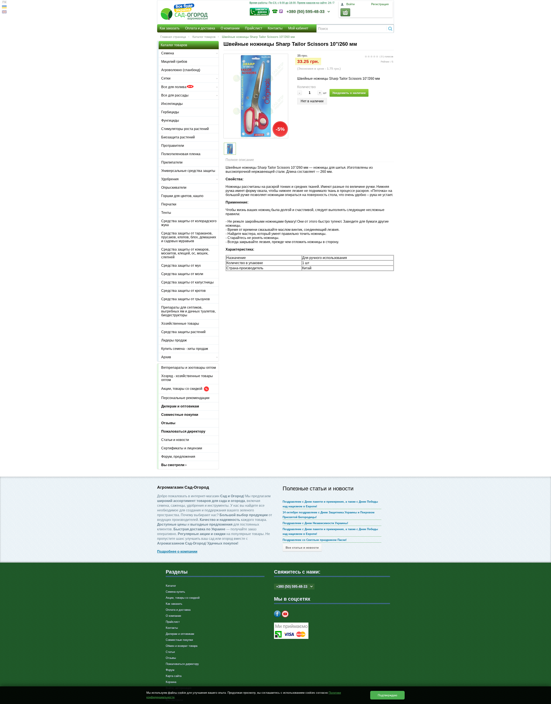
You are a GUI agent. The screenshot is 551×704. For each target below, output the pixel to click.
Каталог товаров (203, 36)
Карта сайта (173, 676)
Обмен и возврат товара (181, 645)
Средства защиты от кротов (183, 290)
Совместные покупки (179, 414)
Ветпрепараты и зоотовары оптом (188, 367)
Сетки (165, 78)
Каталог (171, 585)
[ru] (4, 2)
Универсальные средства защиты (188, 171)
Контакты (275, 28)
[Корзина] (345, 12)
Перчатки (168, 204)
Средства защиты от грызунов (185, 299)
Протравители (172, 145)
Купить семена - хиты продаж (184, 348)
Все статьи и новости (302, 547)
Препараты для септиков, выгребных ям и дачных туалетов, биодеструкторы (188, 311)
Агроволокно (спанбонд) (180, 70)
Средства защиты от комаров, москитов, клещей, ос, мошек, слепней (185, 253)
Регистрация (380, 4)
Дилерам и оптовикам (180, 406)
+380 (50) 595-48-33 (305, 11)
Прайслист (253, 28)
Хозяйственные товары (180, 323)
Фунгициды (170, 120)
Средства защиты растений (183, 332)
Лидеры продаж (174, 340)
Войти (350, 4)
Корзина (171, 682)
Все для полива (173, 87)
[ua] (4, 7)
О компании (230, 28)
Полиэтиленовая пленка (180, 154)
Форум (170, 670)
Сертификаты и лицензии (181, 448)
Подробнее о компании (177, 551)
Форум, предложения (178, 456)
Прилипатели (172, 162)
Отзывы (168, 423)
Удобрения (170, 179)
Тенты (166, 212)
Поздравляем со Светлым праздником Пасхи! (315, 540)
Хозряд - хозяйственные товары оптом (187, 378)
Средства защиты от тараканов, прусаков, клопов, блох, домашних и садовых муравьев (188, 237)
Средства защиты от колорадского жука (189, 223)
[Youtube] (285, 614)
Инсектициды (172, 104)
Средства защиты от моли (182, 274)
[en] (4, 12)
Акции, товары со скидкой (182, 389)
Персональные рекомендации (185, 398)
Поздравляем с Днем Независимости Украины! (315, 523)
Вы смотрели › (173, 465)
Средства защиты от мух (181, 265)
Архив (166, 357)
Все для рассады (175, 95)
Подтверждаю (387, 695)
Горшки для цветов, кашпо (182, 196)
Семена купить (175, 591)
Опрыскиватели (173, 187)
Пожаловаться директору (183, 431)
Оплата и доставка (200, 28)
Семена (167, 53)
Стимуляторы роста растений (185, 129)
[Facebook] (277, 614)
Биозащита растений (178, 137)
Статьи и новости (175, 440)
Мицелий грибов (174, 61)
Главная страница (173, 36)
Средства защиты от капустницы (187, 282)
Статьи (170, 651)
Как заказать (170, 28)
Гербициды (170, 112)
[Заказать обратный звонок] (260, 11)
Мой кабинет (298, 28)
